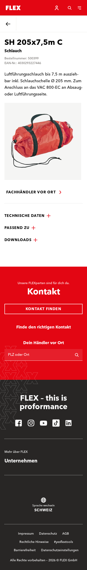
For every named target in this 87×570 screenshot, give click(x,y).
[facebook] (18, 423)
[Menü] (79, 8)
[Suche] (70, 8)
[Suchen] (77, 355)
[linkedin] (68, 423)
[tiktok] (56, 423)
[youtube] (43, 423)
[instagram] (31, 423)
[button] (27, 216)
